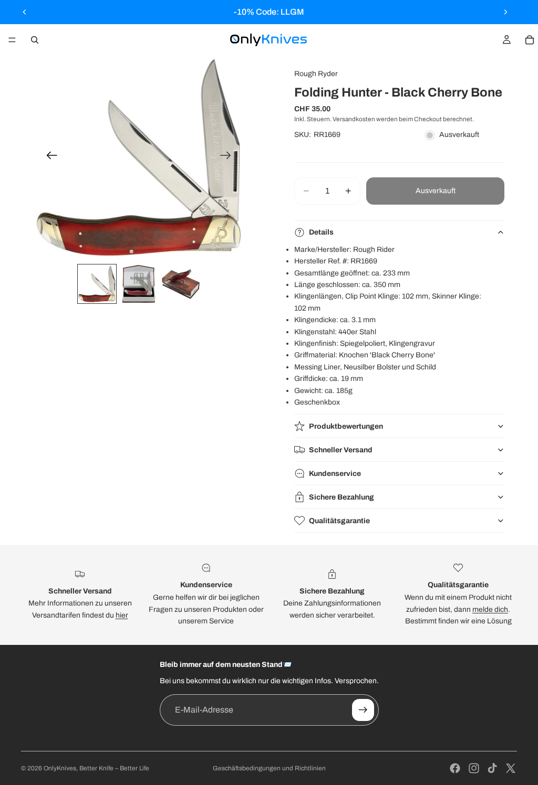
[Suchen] (34, 39)
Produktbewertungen (346, 426)
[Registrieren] (363, 710)
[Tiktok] (492, 768)
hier (122, 615)
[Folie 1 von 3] (97, 284)
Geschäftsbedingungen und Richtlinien (269, 768)
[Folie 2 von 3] (139, 284)
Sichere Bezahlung (341, 497)
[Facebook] (455, 768)
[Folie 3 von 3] (181, 284)
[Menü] (12, 40)
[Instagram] (474, 768)
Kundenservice (335, 474)
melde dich (490, 609)
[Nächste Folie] (505, 12)
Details (321, 232)
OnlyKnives (60, 768)
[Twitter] (510, 768)
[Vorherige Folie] (24, 12)
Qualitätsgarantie (339, 521)
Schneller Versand (341, 450)
